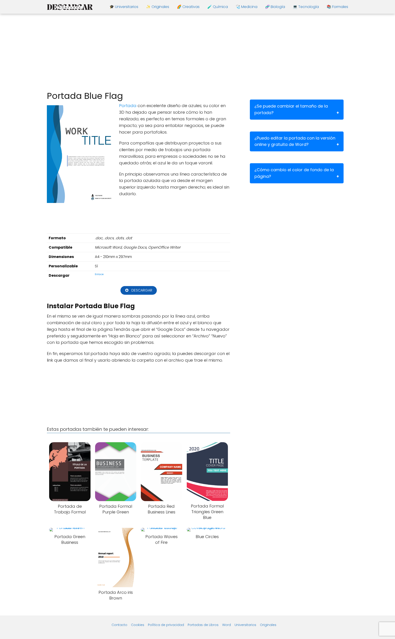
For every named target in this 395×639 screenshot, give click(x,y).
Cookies (137, 625)
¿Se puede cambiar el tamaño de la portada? (291, 109)
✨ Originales (157, 6)
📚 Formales (337, 6)
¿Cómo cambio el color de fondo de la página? (294, 173)
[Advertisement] (197, 52)
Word (226, 625)
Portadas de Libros (203, 625)
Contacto (119, 625)
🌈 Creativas (188, 6)
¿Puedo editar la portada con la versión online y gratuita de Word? (294, 141)
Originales (268, 625)
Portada (127, 105)
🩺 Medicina (246, 6)
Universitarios (245, 625)
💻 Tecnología (306, 6)
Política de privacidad (166, 625)
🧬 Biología (275, 6)
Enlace (99, 274)
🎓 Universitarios (123, 6)
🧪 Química (217, 6)
